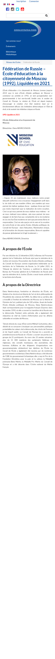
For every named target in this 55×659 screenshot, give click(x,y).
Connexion (34, 1)
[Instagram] (12, 9)
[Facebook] (7, 9)
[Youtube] (22, 9)
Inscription (21, 1)
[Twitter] (17, 9)
